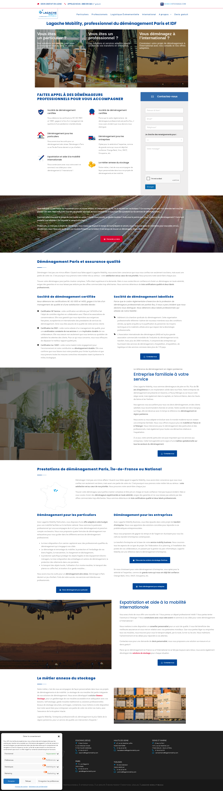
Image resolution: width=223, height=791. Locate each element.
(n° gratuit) (84, 4)
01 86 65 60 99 (160, 750)
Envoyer (150, 186)
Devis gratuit (181, 14)
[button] (59, 736)
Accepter (11, 781)
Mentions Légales (130, 785)
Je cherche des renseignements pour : (161, 134)
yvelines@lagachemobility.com (126, 772)
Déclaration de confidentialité (38, 787)
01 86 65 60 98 (121, 748)
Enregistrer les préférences (48, 781)
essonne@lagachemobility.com (88, 753)
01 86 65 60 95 (121, 770)
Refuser (28, 781)
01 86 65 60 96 (83, 769)
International (149, 14)
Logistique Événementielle (124, 14)
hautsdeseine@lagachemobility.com (128, 750)
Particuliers (82, 14)
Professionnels (100, 14)
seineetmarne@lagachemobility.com (167, 753)
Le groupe (101, 785)
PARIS (77, 761)
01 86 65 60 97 (83, 750)
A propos (164, 14)
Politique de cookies (21, 787)
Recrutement (114, 785)
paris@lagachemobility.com (87, 771)
